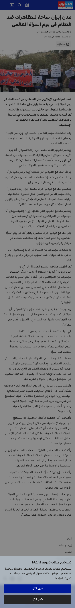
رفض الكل (37, 599)
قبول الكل (37, 588)
